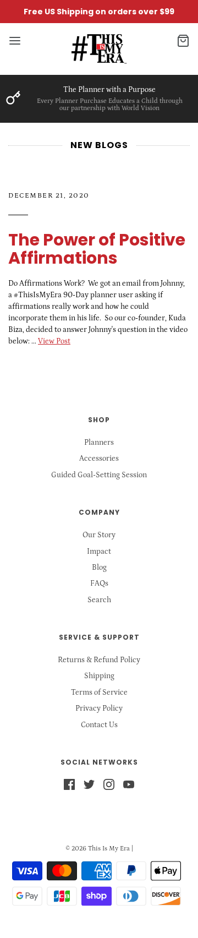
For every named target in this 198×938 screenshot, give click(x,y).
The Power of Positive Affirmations (96, 249)
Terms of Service (99, 692)
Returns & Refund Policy (99, 660)
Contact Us (99, 725)
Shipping (99, 676)
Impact (99, 551)
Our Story (99, 535)
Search (99, 600)
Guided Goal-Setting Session (99, 475)
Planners (99, 442)
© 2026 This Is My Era (97, 848)
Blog (99, 567)
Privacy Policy (99, 708)
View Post (54, 341)
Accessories (99, 458)
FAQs (99, 583)
